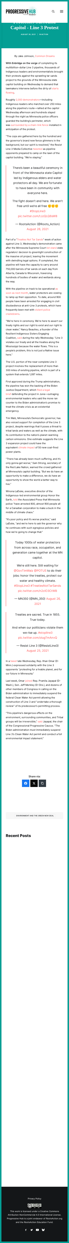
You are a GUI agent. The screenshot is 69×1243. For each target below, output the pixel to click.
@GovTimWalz (23, 570)
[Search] (52, 11)
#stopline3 (45, 632)
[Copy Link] (42, 783)
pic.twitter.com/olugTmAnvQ (37, 637)
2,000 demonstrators (27, 99)
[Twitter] (34, 783)
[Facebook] (25, 783)
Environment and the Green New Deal (35, 816)
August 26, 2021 (37, 229)
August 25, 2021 (38, 650)
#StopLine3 (37, 211)
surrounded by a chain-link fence (29, 125)
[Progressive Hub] (22, 11)
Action (44, 34)
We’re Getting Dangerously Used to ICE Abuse (33, 1060)
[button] (34, 854)
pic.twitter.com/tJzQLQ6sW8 (37, 216)
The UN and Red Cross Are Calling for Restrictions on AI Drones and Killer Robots (32, 885)
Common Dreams (45, 56)
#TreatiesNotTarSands (45, 585)
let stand (52, 247)
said (19, 337)
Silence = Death (20, 1146)
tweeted (37, 148)
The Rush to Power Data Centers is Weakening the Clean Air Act (31, 970)
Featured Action (21, 964)
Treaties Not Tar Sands (30, 239)
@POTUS (40, 570)
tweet (13, 661)
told (15, 499)
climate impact (26, 447)
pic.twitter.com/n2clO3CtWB (37, 590)
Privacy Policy (34, 1198)
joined (28, 680)
